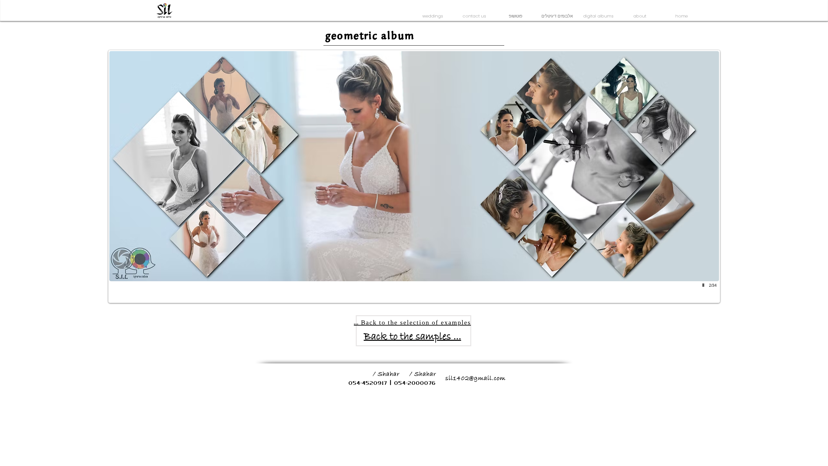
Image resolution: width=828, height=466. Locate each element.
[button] (432, 13)
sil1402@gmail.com (475, 378)
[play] (704, 285)
